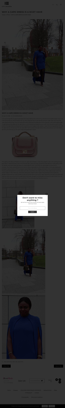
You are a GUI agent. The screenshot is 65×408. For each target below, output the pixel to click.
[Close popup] (47, 194)
